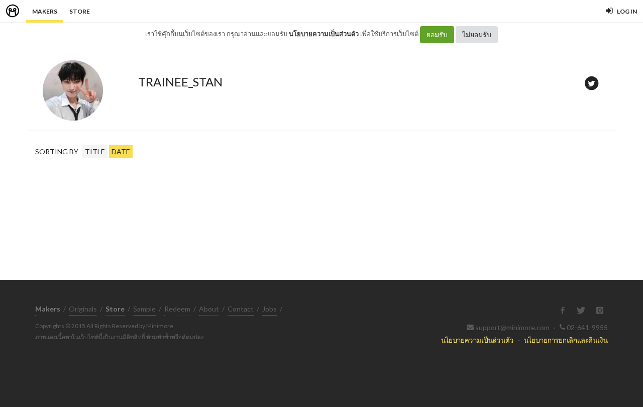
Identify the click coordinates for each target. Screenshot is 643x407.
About (209, 308)
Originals (83, 308)
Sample (144, 308)
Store (79, 11)
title (95, 151)
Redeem (177, 308)
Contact (241, 308)
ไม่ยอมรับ (476, 34)
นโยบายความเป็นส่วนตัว (324, 34)
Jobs (269, 308)
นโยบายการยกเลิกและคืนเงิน (566, 340)
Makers (44, 11)
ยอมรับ (437, 34)
